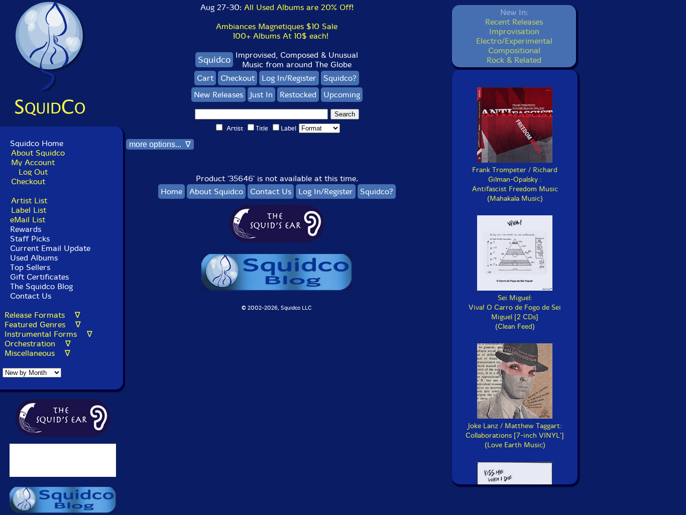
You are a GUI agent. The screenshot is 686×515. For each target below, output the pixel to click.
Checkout (28, 181)
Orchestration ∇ (38, 343)
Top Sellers (30, 267)
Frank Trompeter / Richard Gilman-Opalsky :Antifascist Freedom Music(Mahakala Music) (515, 184)
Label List (28, 210)
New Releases (218, 94)
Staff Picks (30, 238)
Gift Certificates (39, 277)
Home (171, 191)
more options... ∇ (160, 144)
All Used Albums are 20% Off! (299, 7)
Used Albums (34, 258)
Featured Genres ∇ (43, 324)
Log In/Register (289, 78)
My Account (33, 162)
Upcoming (341, 94)
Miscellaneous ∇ (37, 353)
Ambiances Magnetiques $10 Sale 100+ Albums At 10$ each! (276, 31)
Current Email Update (49, 248)
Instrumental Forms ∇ (48, 334)
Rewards (25, 229)
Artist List (29, 200)
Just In (261, 94)
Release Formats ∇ (42, 315)
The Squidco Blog (41, 286)
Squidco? (340, 78)
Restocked (298, 94)
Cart (205, 78)
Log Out (33, 172)
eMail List (27, 219)
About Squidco (38, 153)
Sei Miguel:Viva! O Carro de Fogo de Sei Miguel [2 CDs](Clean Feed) (515, 312)
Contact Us (29, 296)
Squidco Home (36, 143)
